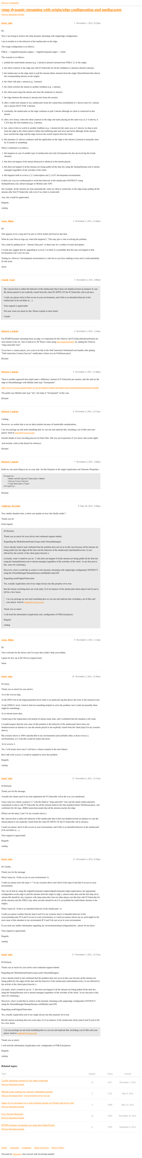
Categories (14, 1148)
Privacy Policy (58, 1148)
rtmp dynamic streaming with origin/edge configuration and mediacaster (61, 9)
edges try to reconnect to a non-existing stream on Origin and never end (37, 1102)
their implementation (66, 342)
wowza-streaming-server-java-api (37, 1096)
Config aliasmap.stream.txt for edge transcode (24, 1080)
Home (4, 1148)
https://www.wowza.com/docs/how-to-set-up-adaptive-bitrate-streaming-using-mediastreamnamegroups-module (50, 388)
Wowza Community (10, 3)
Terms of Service (41, 1148)
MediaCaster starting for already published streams (27, 1091)
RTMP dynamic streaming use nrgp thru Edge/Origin (28, 1125)
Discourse (17, 1154)
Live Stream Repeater (12, 1114)
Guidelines (26, 1148)
